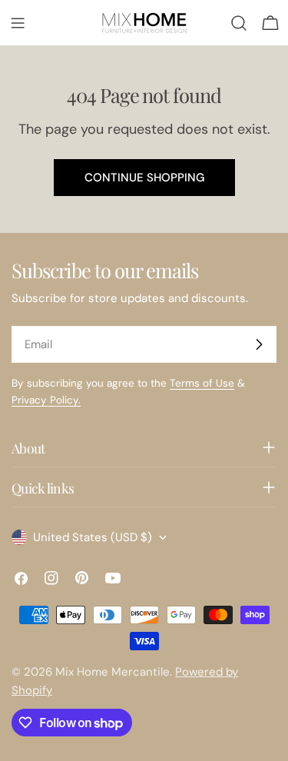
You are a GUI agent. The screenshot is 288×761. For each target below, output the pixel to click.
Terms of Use (202, 383)
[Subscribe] (259, 344)
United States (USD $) (92, 537)
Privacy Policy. (46, 400)
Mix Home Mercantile (112, 672)
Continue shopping (144, 177)
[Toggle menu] (17, 23)
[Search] (238, 23)
